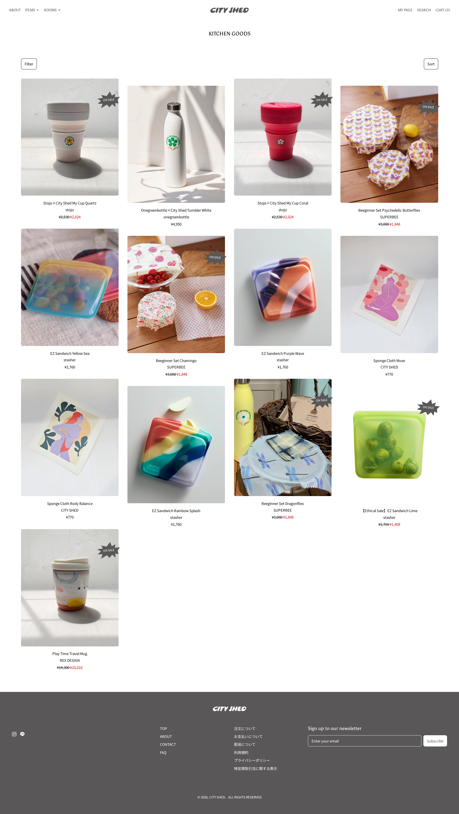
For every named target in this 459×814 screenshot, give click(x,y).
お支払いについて (248, 736)
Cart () (442, 11)
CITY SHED (217, 797)
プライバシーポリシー (252, 760)
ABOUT (15, 10)
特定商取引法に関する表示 (255, 768)
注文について (245, 728)
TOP (163, 728)
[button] (29, 64)
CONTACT (168, 744)
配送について (245, 744)
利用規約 (241, 752)
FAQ (163, 752)
